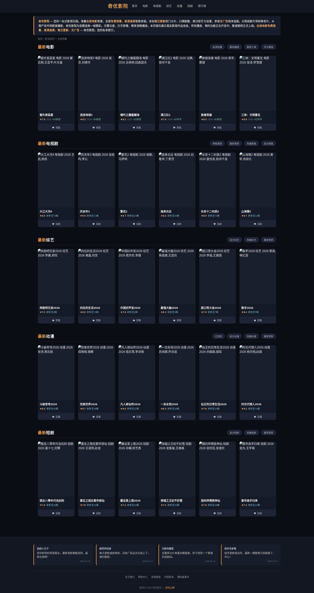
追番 (58, 416)
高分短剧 (234, 432)
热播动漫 (251, 336)
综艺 (169, 6)
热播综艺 (251, 240)
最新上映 (251, 47)
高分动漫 (234, 336)
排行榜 (202, 6)
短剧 (190, 6)
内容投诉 (169, 577)
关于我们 (129, 577)
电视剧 (157, 6)
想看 (58, 127)
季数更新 (217, 143)
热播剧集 (251, 143)
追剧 (58, 224)
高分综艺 (234, 240)
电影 (145, 6)
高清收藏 (217, 47)
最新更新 (234, 143)
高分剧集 (268, 143)
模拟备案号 (183, 577)
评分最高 (268, 47)
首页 (134, 6)
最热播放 (234, 47)
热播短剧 (251, 432)
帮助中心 (143, 577)
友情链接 (156, 577)
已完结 (218, 336)
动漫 (179, 6)
